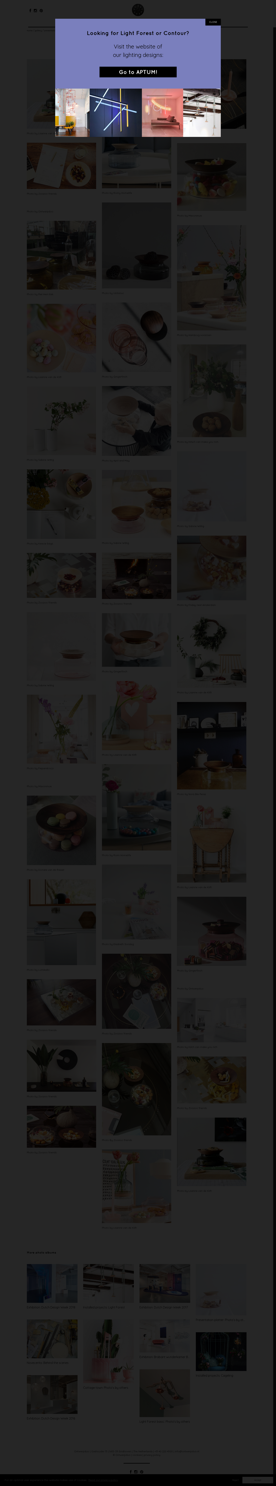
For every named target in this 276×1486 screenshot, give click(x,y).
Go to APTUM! (138, 72)
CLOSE (213, 21)
